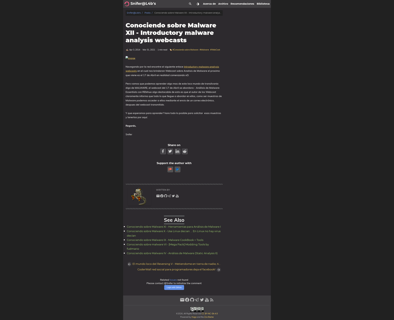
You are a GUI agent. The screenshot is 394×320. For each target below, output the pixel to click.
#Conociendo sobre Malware (185, 49)
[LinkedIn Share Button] (178, 151)
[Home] (127, 4)
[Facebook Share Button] (163, 151)
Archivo (223, 4)
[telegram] (169, 197)
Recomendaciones (242, 4)
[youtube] (177, 197)
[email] (158, 197)
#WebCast (215, 49)
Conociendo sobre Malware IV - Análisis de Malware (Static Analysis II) (172, 253)
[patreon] (170, 169)
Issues (173, 279)
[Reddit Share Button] (185, 151)
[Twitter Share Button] (170, 151)
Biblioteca (263, 4)
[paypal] (178, 169)
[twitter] (173, 197)
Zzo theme (209, 317)
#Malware (204, 49)
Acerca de (209, 4)
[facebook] (162, 197)
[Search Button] (190, 4)
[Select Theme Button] (198, 4)
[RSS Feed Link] (211, 301)
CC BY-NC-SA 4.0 (209, 313)
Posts (148, 13)
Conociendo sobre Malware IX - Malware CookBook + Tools (165, 240)
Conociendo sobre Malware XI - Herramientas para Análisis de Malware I (174, 227)
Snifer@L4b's (134, 13)
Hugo (194, 317)
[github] (166, 197)
